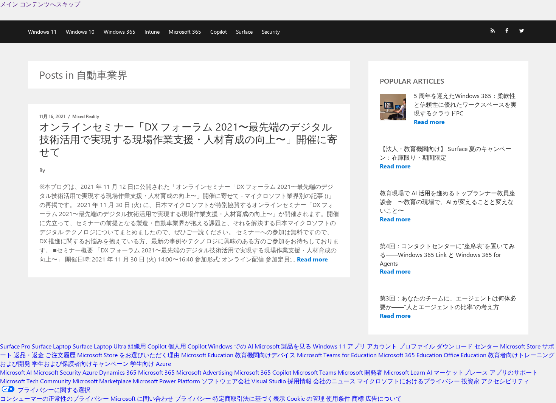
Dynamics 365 (118, 372)
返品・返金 (29, 355)
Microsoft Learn (404, 372)
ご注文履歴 (60, 355)
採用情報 (299, 381)
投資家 (470, 381)
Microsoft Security (57, 372)
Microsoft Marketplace (102, 381)
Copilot (218, 31)
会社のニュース (334, 381)
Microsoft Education (207, 355)
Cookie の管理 (306, 398)
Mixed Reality (85, 116)
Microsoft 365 (185, 31)
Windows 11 (42, 31)
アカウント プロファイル (401, 346)
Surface (244, 31)
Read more (312, 259)
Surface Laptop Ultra (99, 346)
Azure (90, 372)
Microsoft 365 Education (410, 355)
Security (271, 31)
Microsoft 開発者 (360, 372)
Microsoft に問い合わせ (141, 398)
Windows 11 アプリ (339, 346)
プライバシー (193, 398)
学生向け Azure (150, 363)
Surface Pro (15, 346)
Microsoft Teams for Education (337, 355)
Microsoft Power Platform (166, 381)
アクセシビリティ (505, 381)
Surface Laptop (51, 346)
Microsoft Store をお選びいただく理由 (128, 355)
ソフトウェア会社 (226, 381)
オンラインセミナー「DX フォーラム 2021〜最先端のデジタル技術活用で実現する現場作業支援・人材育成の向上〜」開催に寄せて (188, 139)
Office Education (465, 355)
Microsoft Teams (314, 372)
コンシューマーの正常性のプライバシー (54, 398)
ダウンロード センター (467, 346)
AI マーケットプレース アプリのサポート (482, 372)
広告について (383, 398)
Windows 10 (80, 31)
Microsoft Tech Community (35, 381)
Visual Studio (269, 381)
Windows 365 (119, 31)
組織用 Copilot (147, 346)
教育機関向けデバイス (265, 355)
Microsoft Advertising (204, 372)
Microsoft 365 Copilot (262, 372)
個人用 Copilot (187, 346)
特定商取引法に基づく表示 (249, 398)
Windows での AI (230, 346)
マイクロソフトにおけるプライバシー (408, 381)
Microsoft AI (16, 372)
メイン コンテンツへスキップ (40, 4)
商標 (358, 398)
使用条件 (338, 398)
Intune (152, 31)
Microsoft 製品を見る (283, 346)
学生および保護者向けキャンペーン (80, 363)
